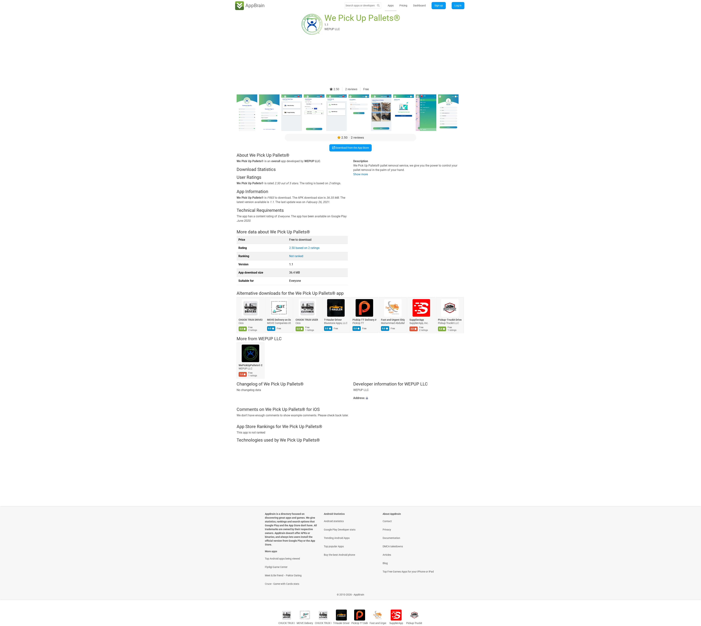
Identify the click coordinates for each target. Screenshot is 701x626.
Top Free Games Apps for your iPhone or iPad (408, 571)
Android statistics (334, 521)
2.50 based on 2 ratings (304, 248)
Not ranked (296, 256)
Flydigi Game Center (276, 567)
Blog (385, 563)
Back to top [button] (692, 592)
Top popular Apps (334, 546)
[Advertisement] (346, 61)
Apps (391, 5)
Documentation (391, 538)
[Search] (378, 5)
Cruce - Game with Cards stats (282, 583)
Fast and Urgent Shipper (393, 319)
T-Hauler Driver (333, 319)
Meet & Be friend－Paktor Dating (283, 575)
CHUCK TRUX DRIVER (250, 319)
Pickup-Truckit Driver (450, 319)
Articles (387, 554)
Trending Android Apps (337, 538)
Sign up (438, 5)
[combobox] (360, 5)
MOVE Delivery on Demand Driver (279, 319)
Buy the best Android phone (339, 554)
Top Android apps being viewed (282, 558)
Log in (458, 5)
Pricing (403, 5)
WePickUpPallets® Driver (250, 365)
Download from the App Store (352, 147)
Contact (387, 521)
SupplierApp (416, 319)
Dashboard (419, 5)
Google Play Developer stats (339, 529)
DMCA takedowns (393, 546)
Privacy (387, 529)
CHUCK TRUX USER (307, 319)
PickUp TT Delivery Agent (364, 319)
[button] (408, 398)
